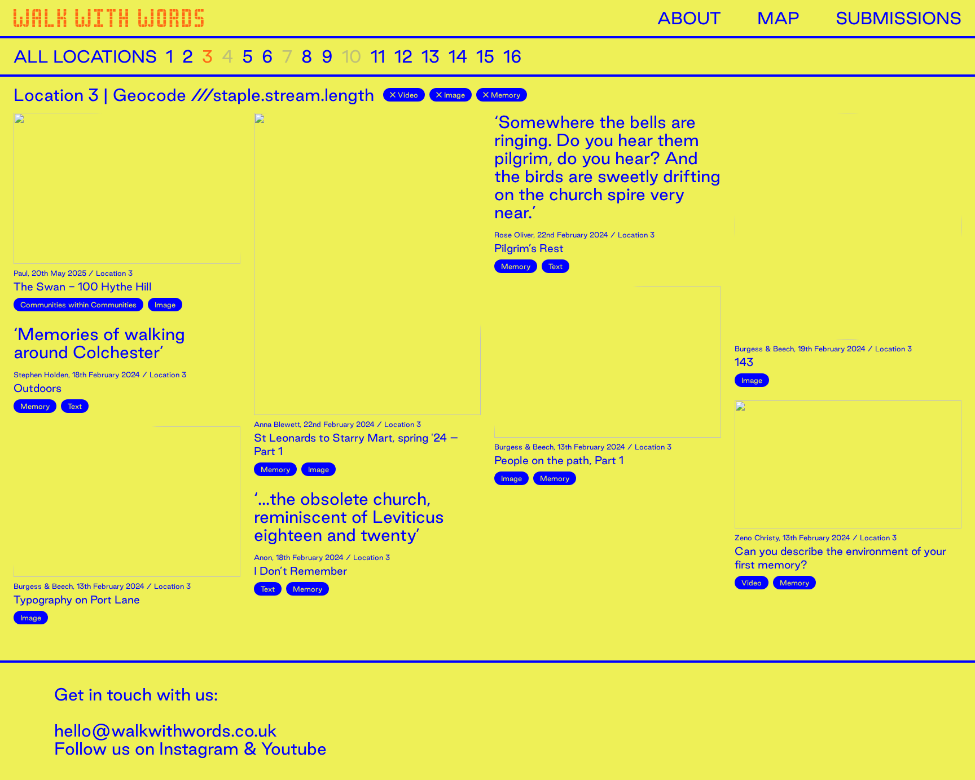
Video (408, 95)
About (689, 18)
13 (430, 56)
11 (378, 56)
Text (75, 406)
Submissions (898, 18)
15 (485, 56)
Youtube (294, 748)
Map (778, 18)
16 (512, 56)
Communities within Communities (78, 305)
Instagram (199, 748)
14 (458, 56)
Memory (505, 95)
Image (454, 95)
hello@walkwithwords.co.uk (165, 730)
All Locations (85, 56)
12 (403, 56)
